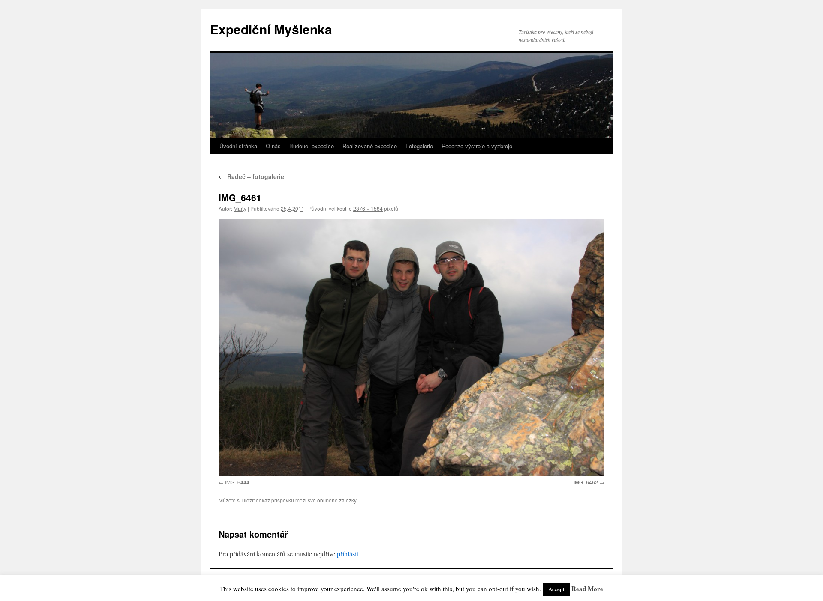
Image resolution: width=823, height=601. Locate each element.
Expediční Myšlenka (271, 29)
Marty (240, 208)
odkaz (263, 500)
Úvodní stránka (238, 146)
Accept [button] (556, 589)
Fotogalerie (419, 146)
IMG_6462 (586, 482)
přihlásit (347, 553)
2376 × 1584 (368, 208)
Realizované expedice (369, 146)
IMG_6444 (237, 482)
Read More (587, 588)
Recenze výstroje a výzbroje (477, 146)
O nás (273, 146)
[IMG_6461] (411, 347)
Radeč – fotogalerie (251, 176)
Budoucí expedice (311, 146)
